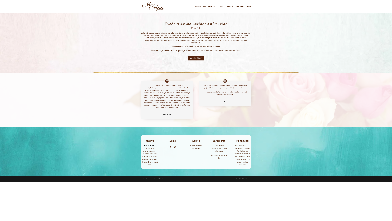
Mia (204, 6)
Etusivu (198, 6)
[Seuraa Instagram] (175, 147)
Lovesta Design (144, 178)
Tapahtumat (240, 6)
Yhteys (248, 6)
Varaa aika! (196, 58)
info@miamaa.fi (149, 145)
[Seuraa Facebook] (170, 147)
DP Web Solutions (162, 178)
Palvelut (211, 6)
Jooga (229, 6)
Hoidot (220, 6)
